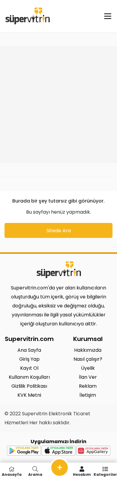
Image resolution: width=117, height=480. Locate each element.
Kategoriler (105, 474)
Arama (35, 474)
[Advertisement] (58, 104)
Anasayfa (12, 474)
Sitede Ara (58, 230)
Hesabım (82, 474)
